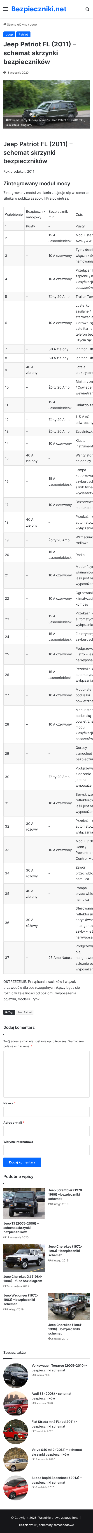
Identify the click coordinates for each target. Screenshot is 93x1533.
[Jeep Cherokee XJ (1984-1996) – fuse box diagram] (24, 1258)
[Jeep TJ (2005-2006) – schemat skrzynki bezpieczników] (24, 1203)
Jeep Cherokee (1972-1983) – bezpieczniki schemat (65, 1250)
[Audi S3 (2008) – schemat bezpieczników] (15, 1403)
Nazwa (9, 1103)
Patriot (23, 34)
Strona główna (16, 24)
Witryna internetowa (18, 1142)
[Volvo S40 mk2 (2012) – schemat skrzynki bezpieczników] (15, 1459)
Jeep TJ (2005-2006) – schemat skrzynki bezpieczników (21, 1227)
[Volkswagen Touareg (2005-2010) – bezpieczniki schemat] (15, 1375)
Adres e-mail (13, 1122)
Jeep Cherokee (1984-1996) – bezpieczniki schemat (65, 1329)
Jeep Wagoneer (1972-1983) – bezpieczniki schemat (20, 1299)
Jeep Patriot (25, 1012)
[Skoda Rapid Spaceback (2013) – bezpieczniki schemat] (15, 1488)
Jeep (33, 24)
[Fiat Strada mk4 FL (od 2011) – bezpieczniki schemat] (15, 1431)
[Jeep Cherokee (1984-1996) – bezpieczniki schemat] (69, 1306)
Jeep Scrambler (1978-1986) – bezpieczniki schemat (66, 1194)
